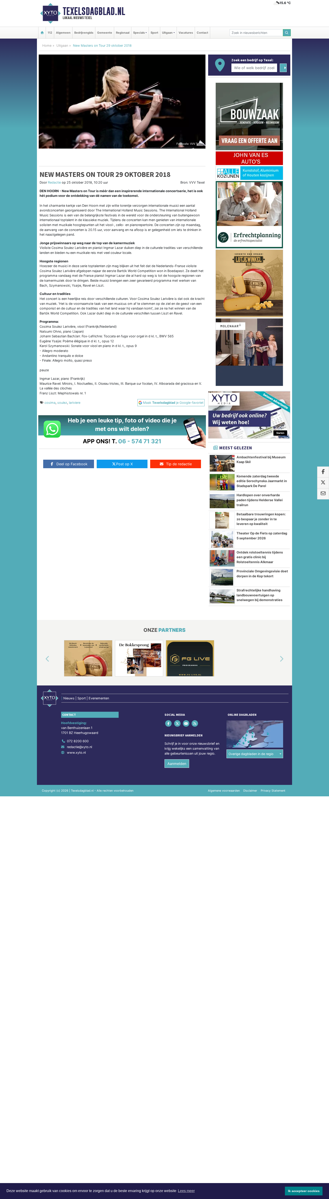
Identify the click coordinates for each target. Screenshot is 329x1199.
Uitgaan (62, 45)
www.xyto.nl (76, 752)
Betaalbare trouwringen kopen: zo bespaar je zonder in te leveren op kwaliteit (261, 519)
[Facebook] (168, 723)
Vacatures (186, 32)
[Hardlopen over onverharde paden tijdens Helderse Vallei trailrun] (222, 501)
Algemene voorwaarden (224, 790)
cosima (50, 402)
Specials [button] (139, 32)
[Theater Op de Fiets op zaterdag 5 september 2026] (222, 539)
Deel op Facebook (72, 464)
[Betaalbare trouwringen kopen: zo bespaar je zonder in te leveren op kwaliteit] (222, 520)
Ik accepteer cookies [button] (304, 1191)
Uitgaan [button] (167, 32)
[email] (323, 493)
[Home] (42, 32)
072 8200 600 (78, 741)
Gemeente (104, 32)
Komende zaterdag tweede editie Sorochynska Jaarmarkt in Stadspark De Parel (262, 481)
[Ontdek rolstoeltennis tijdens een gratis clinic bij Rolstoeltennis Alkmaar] (222, 558)
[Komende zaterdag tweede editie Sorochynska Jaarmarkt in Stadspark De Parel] (222, 482)
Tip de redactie (179, 464)
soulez (62, 402)
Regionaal (122, 32)
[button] (42, 659)
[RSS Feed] (195, 723)
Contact (202, 32)
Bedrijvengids (83, 32)
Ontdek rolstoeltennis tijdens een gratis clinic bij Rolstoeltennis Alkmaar (260, 557)
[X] (177, 723)
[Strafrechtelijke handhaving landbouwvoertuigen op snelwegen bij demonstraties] (222, 596)
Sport (154, 32)
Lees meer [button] (186, 1191)
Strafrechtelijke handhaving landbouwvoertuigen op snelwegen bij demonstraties (259, 595)
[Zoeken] (287, 32)
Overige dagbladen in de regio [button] (251, 754)
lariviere (74, 402)
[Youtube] (186, 723)
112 (50, 32)
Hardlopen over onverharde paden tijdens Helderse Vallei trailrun (260, 500)
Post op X (124, 464)
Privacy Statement (273, 790)
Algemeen (63, 32)
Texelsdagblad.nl (94, 11)
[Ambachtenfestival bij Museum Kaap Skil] (222, 463)
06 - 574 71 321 (139, 441)
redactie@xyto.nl (79, 747)
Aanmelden (176, 763)
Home (46, 45)
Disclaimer (250, 790)
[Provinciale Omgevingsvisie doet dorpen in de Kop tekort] (222, 577)
